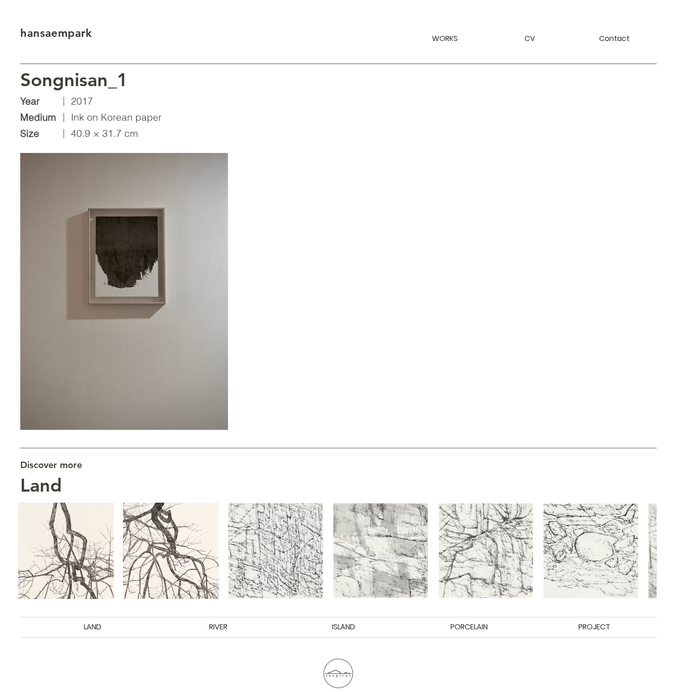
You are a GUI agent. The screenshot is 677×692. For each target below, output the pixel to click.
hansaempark (56, 33)
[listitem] (66, 550)
